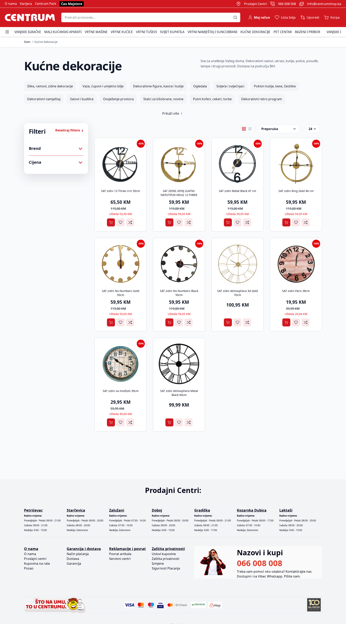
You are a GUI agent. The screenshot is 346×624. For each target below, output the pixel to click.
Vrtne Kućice (122, 32)
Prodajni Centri (255, 4)
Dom (27, 42)
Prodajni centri (35, 558)
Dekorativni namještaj (43, 99)
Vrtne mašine (96, 32)
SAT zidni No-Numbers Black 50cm (179, 293)
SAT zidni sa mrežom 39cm (121, 391)
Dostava (73, 558)
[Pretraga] (236, 17)
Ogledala (200, 86)
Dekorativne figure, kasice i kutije (158, 86)
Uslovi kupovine (164, 554)
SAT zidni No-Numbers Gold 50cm (120, 293)
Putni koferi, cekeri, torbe (212, 99)
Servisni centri (120, 558)
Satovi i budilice (82, 99)
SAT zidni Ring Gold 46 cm (296, 191)
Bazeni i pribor (307, 32)
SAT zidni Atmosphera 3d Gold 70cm (237, 293)
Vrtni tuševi (146, 32)
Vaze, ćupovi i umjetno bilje (103, 86)
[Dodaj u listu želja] (121, 222)
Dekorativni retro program (261, 99)
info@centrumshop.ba (324, 4)
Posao (28, 568)
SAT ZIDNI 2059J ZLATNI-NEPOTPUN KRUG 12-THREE (179, 193)
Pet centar (283, 32)
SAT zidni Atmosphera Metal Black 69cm (179, 393)
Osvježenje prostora (118, 99)
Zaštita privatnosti (165, 558)
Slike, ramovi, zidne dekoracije (50, 86)
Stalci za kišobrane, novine (163, 99)
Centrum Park (45, 3)
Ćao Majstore (71, 4)
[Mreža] (244, 129)
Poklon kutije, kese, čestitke (275, 86)
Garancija (74, 563)
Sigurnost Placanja (166, 568)
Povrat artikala (120, 554)
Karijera (26, 3)
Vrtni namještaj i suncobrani (212, 32)
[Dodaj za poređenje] (130, 222)
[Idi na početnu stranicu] (30, 17)
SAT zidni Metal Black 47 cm (237, 191)
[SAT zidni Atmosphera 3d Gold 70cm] (237, 264)
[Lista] (250, 129)
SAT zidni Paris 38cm (296, 291)
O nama (11, 3)
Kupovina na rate (37, 563)
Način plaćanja (78, 554)
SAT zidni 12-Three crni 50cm (120, 191)
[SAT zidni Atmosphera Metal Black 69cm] (179, 364)
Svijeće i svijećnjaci (230, 86)
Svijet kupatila (172, 32)
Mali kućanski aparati (62, 32)
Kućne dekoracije (255, 32)
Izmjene (158, 563)
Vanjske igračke (27, 32)
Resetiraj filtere (69, 130)
